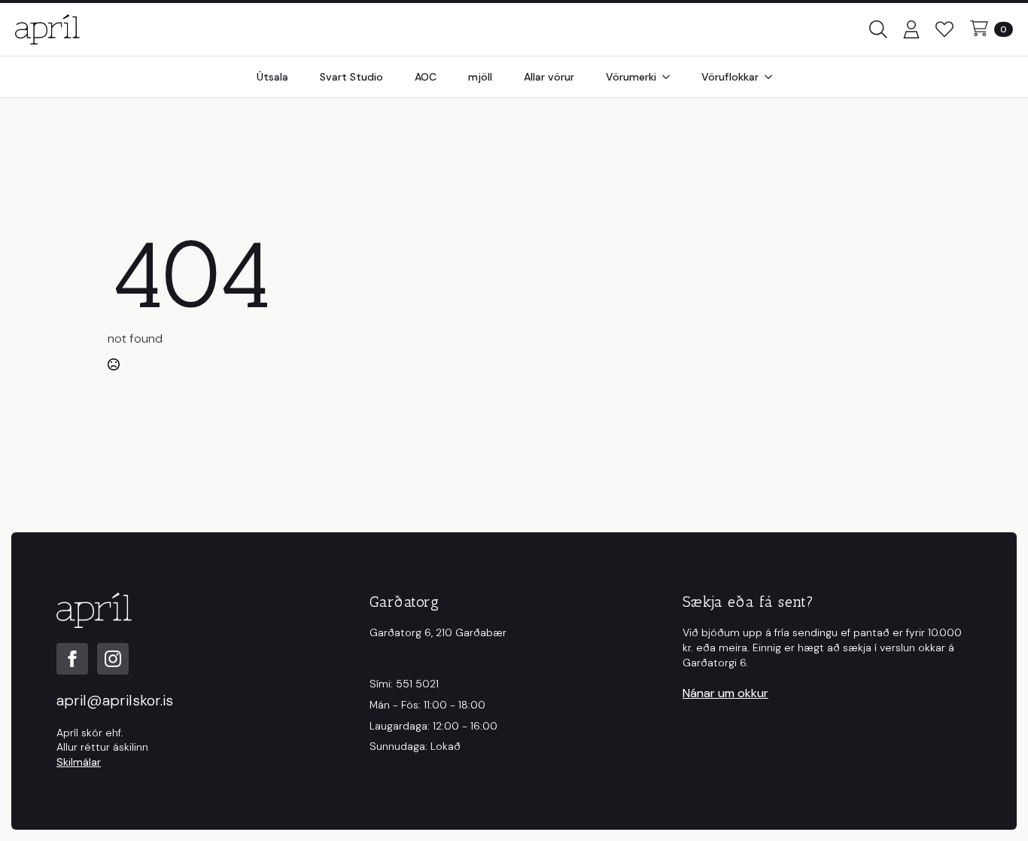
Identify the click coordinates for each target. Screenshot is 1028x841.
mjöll (480, 77)
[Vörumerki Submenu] (670, 76)
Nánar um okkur (725, 693)
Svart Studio (351, 77)
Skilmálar (78, 762)
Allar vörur (549, 77)
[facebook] (72, 659)
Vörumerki (631, 77)
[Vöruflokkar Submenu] (773, 76)
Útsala (272, 77)
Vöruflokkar (730, 77)
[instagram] (113, 659)
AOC (425, 77)
